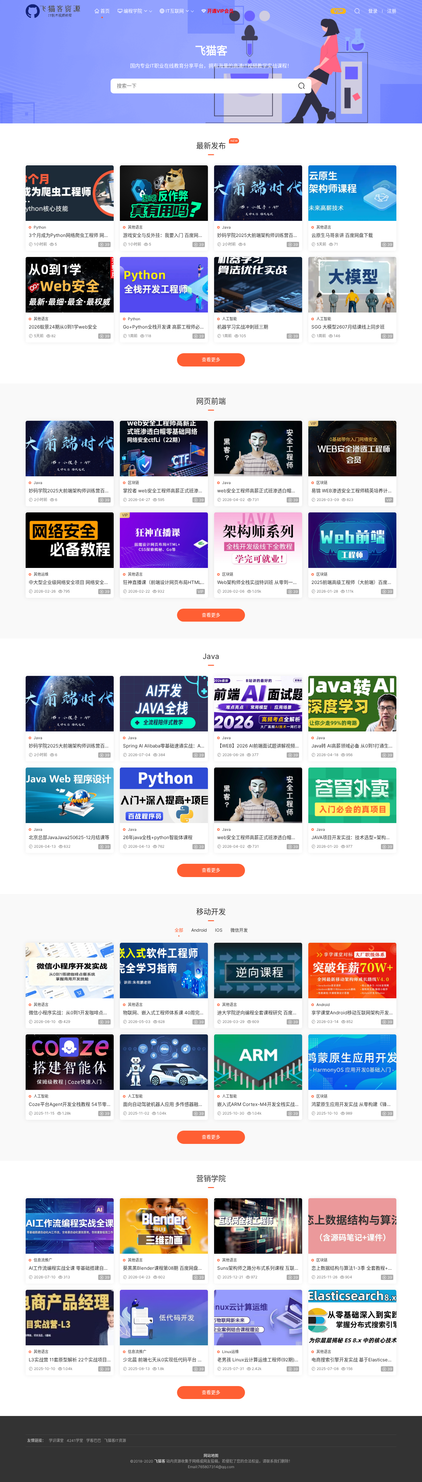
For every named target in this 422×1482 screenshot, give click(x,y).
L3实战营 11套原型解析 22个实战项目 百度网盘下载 (68, 1360)
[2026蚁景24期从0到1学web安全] (70, 285)
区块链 (133, 482)
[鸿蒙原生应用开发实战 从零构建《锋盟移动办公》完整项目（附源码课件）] (352, 1062)
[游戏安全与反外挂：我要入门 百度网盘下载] (164, 193)
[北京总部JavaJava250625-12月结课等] (70, 795)
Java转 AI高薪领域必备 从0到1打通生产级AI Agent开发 (352, 746)
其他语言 (135, 227)
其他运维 (41, 574)
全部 (179, 930)
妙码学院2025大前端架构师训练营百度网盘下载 (257, 235)
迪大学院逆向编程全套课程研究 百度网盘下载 (257, 1013)
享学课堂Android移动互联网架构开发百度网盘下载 (350, 1013)
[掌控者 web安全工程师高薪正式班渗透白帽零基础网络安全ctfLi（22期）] (164, 448)
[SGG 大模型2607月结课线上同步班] (352, 285)
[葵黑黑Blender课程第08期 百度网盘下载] (164, 1226)
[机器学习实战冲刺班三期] (258, 285)
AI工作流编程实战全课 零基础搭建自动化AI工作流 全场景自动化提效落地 (68, 1268)
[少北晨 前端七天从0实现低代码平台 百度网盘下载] (164, 1317)
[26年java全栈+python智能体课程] (164, 795)
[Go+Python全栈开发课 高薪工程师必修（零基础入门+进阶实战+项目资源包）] (164, 285)
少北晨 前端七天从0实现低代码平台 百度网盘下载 (162, 1360)
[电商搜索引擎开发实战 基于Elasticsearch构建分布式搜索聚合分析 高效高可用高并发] (352, 1317)
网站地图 (211, 1455)
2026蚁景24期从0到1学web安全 (63, 327)
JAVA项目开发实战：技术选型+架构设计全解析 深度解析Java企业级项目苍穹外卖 (351, 837)
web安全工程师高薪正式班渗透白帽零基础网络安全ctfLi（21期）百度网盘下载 (256, 491)
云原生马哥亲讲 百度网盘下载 (342, 235)
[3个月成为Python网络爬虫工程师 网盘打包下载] (70, 193)
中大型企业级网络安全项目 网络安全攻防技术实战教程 (69, 582)
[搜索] (357, 10)
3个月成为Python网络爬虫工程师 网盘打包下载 (69, 235)
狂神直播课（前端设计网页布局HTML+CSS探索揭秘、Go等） (163, 582)
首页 (104, 11)
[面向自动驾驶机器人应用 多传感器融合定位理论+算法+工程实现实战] (164, 1062)
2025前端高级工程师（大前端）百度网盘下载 (351, 582)
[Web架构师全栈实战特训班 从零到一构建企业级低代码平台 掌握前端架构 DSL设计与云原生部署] (258, 540)
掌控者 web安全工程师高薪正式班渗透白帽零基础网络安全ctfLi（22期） (163, 491)
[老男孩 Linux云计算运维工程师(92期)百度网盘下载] (258, 1317)
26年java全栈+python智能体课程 (157, 837)
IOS (218, 930)
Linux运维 (230, 1351)
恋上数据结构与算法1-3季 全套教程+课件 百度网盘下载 (352, 1268)
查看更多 (211, 359)
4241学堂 (75, 1440)
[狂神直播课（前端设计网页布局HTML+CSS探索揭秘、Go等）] (164, 540)
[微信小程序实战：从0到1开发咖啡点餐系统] (70, 970)
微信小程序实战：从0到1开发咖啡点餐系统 (68, 1013)
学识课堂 (56, 1440)
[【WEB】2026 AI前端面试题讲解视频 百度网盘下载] (258, 703)
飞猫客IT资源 (115, 1440)
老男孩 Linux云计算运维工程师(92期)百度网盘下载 (258, 1360)
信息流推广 (43, 1260)
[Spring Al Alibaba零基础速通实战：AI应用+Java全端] (164, 703)
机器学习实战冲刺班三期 (242, 327)
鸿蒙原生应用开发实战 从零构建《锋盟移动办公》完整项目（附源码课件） (351, 1104)
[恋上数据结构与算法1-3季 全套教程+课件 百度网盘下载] (352, 1226)
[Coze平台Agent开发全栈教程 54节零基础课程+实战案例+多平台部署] (70, 1062)
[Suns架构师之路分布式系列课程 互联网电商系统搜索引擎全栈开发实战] (258, 1226)
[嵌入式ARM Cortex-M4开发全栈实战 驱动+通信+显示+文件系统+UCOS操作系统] (258, 1062)
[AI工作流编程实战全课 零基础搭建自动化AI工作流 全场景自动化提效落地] (70, 1226)
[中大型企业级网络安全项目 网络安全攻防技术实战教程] (70, 540)
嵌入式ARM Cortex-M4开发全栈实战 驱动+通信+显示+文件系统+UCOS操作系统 (257, 1104)
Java (226, 227)
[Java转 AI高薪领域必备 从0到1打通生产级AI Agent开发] (352, 703)
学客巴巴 (93, 1440)
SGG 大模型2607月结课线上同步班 (348, 327)
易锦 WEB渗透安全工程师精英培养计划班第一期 (351, 491)
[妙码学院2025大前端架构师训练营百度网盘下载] (258, 193)
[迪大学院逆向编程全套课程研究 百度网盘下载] (258, 970)
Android (199, 930)
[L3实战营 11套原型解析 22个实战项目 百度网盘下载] (70, 1317)
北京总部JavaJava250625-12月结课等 (69, 837)
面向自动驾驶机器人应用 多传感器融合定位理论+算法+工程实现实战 (163, 1104)
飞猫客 (53, 11)
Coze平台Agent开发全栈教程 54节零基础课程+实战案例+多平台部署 (68, 1104)
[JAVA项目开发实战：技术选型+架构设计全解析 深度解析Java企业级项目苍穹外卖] (352, 795)
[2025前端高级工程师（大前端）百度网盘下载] (352, 540)
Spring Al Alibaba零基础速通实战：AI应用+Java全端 (162, 746)
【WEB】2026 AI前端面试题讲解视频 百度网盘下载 (256, 746)
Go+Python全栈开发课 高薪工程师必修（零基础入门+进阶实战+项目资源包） (164, 327)
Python (40, 227)
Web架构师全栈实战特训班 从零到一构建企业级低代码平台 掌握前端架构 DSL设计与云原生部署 (257, 582)
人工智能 (229, 319)
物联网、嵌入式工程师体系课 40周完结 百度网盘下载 (163, 1013)
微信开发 (239, 930)
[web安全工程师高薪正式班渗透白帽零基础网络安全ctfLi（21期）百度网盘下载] (258, 448)
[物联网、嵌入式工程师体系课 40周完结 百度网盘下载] (164, 970)
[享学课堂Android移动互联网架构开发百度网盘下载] (352, 970)
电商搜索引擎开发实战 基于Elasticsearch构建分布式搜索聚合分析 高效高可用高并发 (351, 1360)
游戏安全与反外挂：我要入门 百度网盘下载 (163, 235)
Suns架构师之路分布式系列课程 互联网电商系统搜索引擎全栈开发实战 (258, 1268)
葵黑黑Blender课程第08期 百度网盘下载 (163, 1268)
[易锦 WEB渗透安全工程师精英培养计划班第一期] (352, 448)
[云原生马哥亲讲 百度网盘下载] (352, 193)
